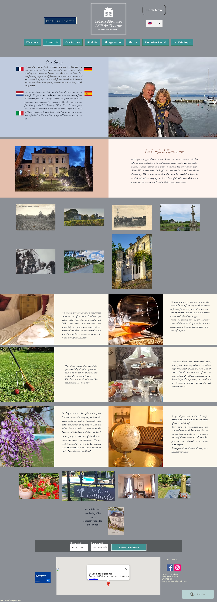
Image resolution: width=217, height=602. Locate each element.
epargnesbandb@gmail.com (174, 581)
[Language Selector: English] (154, 23)
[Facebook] (170, 567)
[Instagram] (177, 567)
